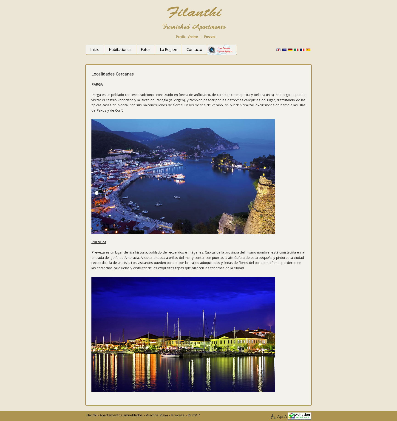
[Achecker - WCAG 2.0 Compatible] (299, 415)
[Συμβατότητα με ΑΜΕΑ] (279, 415)
